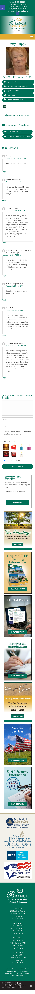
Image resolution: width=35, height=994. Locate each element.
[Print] (4, 106)
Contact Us (11, 971)
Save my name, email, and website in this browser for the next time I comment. (18, 434)
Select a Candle (9, 441)
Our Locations (17, 976)
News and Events (11, 973)
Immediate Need (22, 969)
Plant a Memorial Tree (15, 100)
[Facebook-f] (31, 986)
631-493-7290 (18, 919)
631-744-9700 (17, 945)
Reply (4, 172)
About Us (9, 969)
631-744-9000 (17, 960)
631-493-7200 (17, 916)
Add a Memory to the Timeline (17, 86)
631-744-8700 (18, 948)
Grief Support (23, 971)
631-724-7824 (18, 933)
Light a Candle (11, 82)
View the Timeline (14, 132)
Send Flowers (11, 95)
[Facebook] (17, 13)
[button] (2, 7)
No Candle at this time (13, 460)
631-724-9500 (17, 931)
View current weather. (19, 115)
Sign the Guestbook (13, 91)
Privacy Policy (17, 987)
